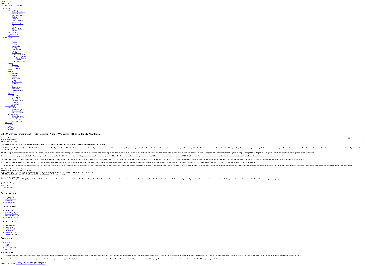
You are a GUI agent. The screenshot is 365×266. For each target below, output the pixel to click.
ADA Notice (41, 264)
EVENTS (11, 94)
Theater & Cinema (17, 100)
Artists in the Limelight (16, 47)
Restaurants (15, 89)
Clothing (14, 75)
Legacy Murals (20, 61)
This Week (15, 102)
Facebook (11, 124)
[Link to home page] (7, 3)
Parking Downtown (18, 118)
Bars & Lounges (17, 87)
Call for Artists (16, 49)
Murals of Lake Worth (18, 54)
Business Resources (18, 109)
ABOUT (7, 8)
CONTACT (8, 123)
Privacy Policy (32, 264)
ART (9, 39)
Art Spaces (15, 51)
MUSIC (10, 63)
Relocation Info (16, 111)
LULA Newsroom (13, 36)
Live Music (15, 66)
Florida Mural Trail (10, 232)
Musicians (15, 65)
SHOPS (10, 71)
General (14, 77)
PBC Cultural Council (18, 12)
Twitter (10, 126)
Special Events (16, 99)
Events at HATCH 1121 (12, 234)
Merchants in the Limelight (17, 82)
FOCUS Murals (21, 56)
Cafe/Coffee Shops (18, 90)
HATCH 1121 (16, 53)
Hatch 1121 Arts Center (12, 215)
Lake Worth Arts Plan (11, 217)
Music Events (16, 68)
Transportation (16, 119)
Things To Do (9, 230)
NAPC (14, 27)
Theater (14, 44)
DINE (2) (11, 92)
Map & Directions (17, 116)
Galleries (14, 42)
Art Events (15, 95)
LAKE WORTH (10, 106)
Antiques (15, 73)
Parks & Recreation (18, 112)
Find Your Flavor (17, 13)
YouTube (11, 128)
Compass (15, 19)
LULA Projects (13, 32)
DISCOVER (8, 37)
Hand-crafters (16, 78)
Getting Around (13, 114)
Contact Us (11, 129)
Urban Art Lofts (13, 34)
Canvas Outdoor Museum (21, 59)
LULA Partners (13, 10)
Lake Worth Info (17, 121)
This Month (15, 104)
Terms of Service (21, 264)
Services (14, 80)
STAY (10, 70)
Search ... (3, 1)
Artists (14, 41)
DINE (10, 85)
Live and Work (12, 107)
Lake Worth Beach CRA (25, 262)
